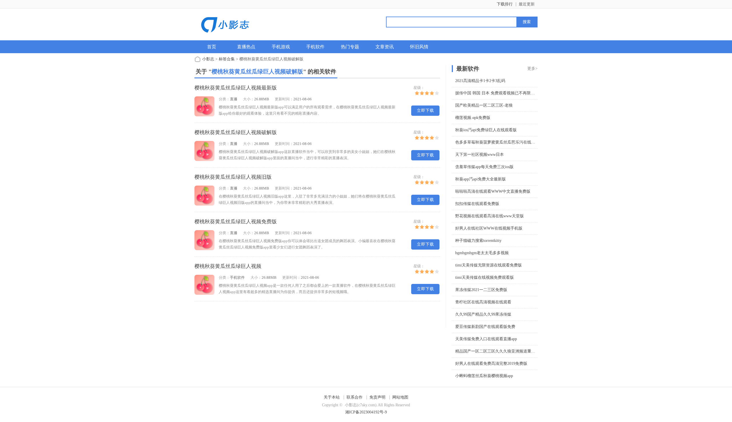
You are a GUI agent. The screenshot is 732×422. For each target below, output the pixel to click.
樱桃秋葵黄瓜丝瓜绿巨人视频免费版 (235, 221)
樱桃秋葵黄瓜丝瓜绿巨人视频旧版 (233, 177)
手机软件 (315, 46)
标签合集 (227, 59)
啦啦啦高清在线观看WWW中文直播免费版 (492, 191)
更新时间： (284, 99)
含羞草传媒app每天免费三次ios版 (484, 167)
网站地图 (400, 397)
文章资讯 (384, 46)
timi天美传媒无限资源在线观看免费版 (488, 265)
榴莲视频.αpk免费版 (472, 118)
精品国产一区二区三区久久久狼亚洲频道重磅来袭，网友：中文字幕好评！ (521, 351)
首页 (211, 46)
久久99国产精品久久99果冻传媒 (483, 314)
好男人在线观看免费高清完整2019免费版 (491, 363)
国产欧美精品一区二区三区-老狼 (484, 105)
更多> (532, 68)
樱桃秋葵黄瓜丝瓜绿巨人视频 (227, 266)
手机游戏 (281, 46)
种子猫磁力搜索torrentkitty (478, 240)
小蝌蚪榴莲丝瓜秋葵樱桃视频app (484, 376)
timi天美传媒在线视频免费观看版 (484, 277)
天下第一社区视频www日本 (479, 154)
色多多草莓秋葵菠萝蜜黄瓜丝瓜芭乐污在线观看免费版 (503, 142)
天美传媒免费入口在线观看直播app (486, 339)
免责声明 (377, 397)
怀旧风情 (419, 46)
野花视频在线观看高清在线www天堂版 (489, 216)
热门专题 (350, 46)
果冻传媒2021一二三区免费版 (481, 290)
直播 (233, 99)
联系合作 (355, 397)
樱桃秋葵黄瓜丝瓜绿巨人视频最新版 (235, 88)
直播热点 (246, 46)
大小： (248, 99)
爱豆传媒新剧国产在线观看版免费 (485, 327)
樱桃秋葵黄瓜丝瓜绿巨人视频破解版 (235, 132)
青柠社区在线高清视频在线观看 (483, 302)
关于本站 (332, 397)
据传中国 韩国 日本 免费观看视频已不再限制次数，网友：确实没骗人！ (519, 93)
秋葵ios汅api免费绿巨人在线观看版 (486, 130)
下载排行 (505, 4)
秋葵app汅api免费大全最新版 (480, 179)
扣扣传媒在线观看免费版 (477, 204)
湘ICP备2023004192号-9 (366, 412)
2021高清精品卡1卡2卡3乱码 (480, 81)
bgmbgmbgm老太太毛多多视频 (482, 253)
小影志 (208, 59)
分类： (224, 99)
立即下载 (425, 110)
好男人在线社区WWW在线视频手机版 (488, 228)
